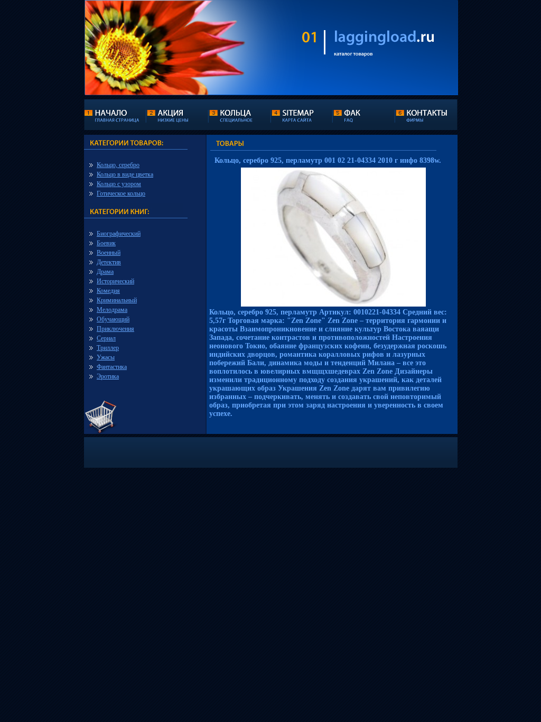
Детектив (109, 262)
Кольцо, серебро (118, 165)
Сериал (106, 338)
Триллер (108, 347)
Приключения (115, 328)
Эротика (108, 376)
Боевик (106, 243)
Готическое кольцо (121, 193)
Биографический (119, 233)
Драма (105, 271)
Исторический (115, 281)
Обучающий (113, 319)
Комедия (108, 290)
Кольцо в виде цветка (125, 174)
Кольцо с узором (119, 184)
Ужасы (106, 357)
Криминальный (117, 300)
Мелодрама (112, 309)
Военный (108, 252)
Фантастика (112, 367)
